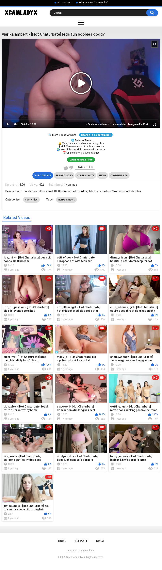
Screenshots (85, 175)
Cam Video (31, 199)
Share (102, 175)
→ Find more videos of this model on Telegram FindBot (116, 124)
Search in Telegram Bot (96, 134)
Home (62, 540)
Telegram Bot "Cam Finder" (93, 2)
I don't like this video (71, 168)
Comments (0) (119, 175)
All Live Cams (64, 2)
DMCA (100, 540)
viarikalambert (66, 199)
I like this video (66, 168)
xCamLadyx (77, 557)
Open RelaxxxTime (81, 159)
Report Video (64, 175)
